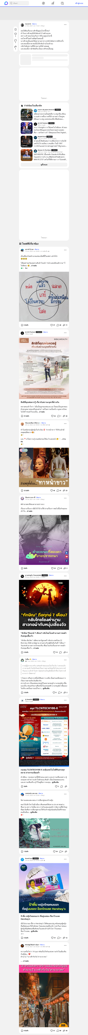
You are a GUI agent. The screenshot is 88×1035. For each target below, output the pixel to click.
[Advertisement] (44, 13)
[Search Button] (11, 3)
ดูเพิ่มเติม (46, 688)
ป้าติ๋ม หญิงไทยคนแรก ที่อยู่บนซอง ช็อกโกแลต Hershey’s (40, 917)
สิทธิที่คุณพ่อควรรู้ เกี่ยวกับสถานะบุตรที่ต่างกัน (40, 402)
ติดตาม (34, 24)
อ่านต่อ (34, 265)
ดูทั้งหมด (44, 164)
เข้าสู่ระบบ (79, 3)
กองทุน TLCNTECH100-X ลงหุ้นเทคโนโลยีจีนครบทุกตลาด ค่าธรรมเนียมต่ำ (43, 771)
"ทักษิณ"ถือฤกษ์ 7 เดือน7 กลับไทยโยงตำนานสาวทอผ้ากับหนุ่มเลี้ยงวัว (44, 634)
